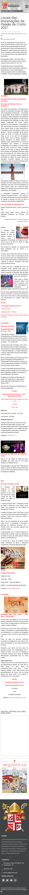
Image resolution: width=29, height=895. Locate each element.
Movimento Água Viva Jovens (17, 697)
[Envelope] (11, 11)
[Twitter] (4, 11)
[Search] (13, 11)
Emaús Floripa (11, 435)
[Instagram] (9, 11)
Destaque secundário (12, 32)
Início (2, 32)
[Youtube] (6, 11)
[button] (26, 6)
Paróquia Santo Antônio (13, 588)
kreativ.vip (24, 889)
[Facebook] (2, 11)
